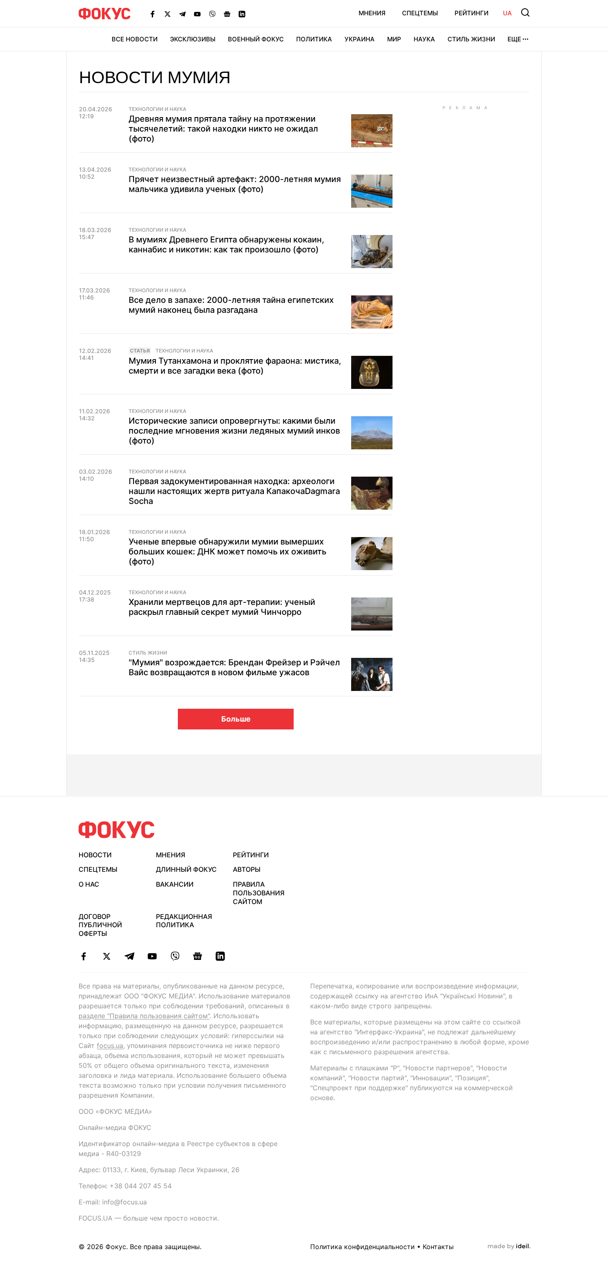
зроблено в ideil (509, 1247)
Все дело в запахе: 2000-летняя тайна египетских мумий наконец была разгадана (231, 305)
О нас (89, 884)
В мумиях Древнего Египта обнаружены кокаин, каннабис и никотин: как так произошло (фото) (226, 244)
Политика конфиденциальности (362, 1246)
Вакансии (175, 884)
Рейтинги (471, 13)
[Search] (525, 12)
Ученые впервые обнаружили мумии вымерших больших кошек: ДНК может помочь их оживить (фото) (227, 551)
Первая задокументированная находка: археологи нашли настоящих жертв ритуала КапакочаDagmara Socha (234, 491)
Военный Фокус (256, 39)
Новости (95, 855)
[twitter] (106, 956)
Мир (394, 39)
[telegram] (129, 956)
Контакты (438, 1246)
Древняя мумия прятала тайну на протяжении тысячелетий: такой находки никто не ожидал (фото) (223, 129)
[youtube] (152, 956)
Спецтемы (420, 13)
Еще (514, 39)
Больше (236, 719)
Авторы (247, 869)
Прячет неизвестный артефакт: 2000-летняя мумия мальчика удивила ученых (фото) (235, 184)
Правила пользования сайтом (259, 893)
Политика (314, 39)
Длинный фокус (186, 869)
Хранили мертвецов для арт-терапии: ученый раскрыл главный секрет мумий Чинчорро (222, 607)
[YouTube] (197, 14)
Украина (360, 39)
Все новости (135, 39)
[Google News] (227, 14)
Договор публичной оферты (100, 925)
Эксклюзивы (192, 39)
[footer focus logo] (117, 829)
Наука (424, 39)
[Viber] (212, 14)
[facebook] (83, 956)
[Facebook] (152, 14)
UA (507, 13)
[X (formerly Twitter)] (167, 14)
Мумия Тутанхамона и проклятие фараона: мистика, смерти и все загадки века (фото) (235, 366)
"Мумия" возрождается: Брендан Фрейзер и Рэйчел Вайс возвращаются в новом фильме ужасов (234, 667)
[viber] (174, 956)
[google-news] (197, 956)
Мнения (372, 13)
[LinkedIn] (242, 14)
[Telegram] (182, 14)
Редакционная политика (184, 920)
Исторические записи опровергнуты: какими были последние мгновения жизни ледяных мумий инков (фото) (234, 431)
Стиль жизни (471, 39)
